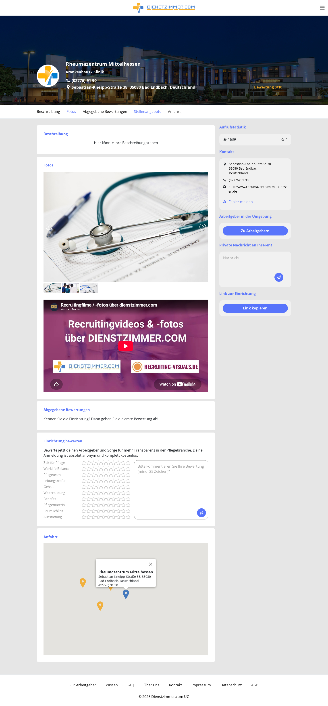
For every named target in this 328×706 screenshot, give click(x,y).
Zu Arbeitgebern (255, 230)
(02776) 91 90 (239, 180)
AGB (254, 685)
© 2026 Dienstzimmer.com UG (164, 696)
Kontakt (175, 685)
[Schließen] (150, 564)
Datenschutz (231, 685)
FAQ (130, 685)
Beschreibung (48, 111)
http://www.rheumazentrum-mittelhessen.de (257, 189)
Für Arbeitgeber (83, 685)
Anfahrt (174, 111)
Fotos (71, 111)
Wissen (112, 685)
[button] (126, 594)
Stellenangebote (147, 111)
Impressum (201, 685)
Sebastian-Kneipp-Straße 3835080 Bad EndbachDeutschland (250, 168)
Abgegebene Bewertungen (105, 111)
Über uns (151, 685)
